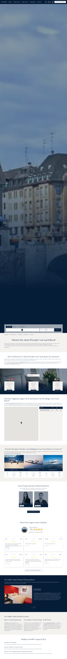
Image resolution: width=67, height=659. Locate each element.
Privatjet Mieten (13, 334)
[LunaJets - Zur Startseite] (4, 2)
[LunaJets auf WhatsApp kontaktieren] (53, 2)
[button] (49, 2)
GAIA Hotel (37, 593)
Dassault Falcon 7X (53, 469)
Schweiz (31, 334)
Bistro (7, 622)
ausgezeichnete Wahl (50, 622)
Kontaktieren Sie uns (33, 511)
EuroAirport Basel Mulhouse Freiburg (12, 403)
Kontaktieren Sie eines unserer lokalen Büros (12, 453)
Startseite (6, 334)
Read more (27, 562)
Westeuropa (25, 334)
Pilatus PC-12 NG (14, 469)
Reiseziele (20, 334)
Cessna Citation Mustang (33, 469)
